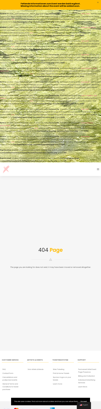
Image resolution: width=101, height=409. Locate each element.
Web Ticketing (58, 369)
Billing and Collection (86, 376)
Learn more (57, 384)
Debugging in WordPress (46, 19)
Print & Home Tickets (61, 373)
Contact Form (7, 373)
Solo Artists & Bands (35, 369)
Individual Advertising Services (86, 381)
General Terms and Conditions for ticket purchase (10, 386)
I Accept (83, 401)
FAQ (4, 369)
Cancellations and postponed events (9, 378)
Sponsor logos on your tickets (62, 378)
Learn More (82, 387)
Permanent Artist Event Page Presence (87, 370)
